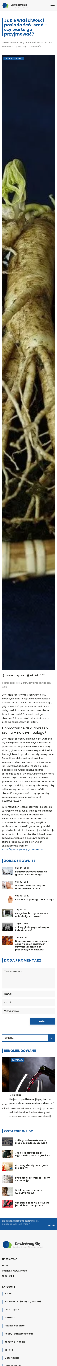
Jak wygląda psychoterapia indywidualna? (32, 929)
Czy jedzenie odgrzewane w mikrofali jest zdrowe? (31, 915)
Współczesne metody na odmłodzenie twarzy (30, 887)
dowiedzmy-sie (15, 675)
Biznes (8, 1293)
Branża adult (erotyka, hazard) (23, 1301)
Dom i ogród (12, 1309)
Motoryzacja (12, 1357)
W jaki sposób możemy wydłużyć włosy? (28, 1191)
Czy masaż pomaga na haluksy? (34, 899)
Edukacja (10, 1317)
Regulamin (8, 1276)
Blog (5, 1265)
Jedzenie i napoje (15, 1341)
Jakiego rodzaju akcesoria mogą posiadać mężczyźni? (31, 1141)
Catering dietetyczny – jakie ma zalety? (31, 1166)
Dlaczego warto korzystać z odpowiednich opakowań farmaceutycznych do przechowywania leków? (32, 945)
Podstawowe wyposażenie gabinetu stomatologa (31, 873)
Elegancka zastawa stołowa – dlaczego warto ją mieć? (19, 1222)
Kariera (9, 1349)
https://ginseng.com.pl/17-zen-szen (22, 849)
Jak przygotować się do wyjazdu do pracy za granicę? (32, 1154)
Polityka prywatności (15, 1270)
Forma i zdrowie (14, 58)
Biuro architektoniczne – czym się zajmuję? (32, 1179)
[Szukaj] (51, 1038)
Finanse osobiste (14, 1325)
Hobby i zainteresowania (19, 1333)
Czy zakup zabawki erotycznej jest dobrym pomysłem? (32, 1204)
